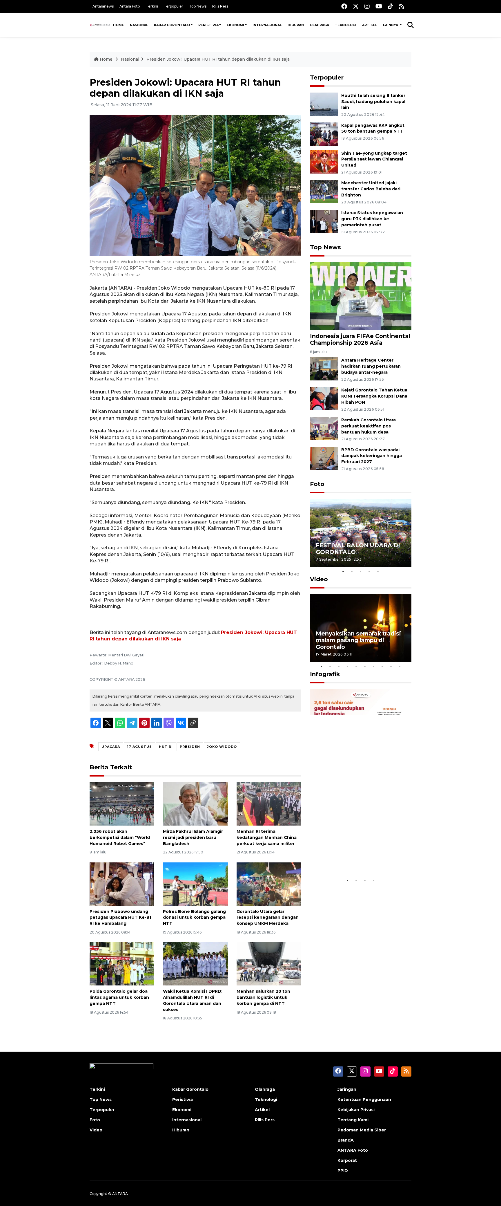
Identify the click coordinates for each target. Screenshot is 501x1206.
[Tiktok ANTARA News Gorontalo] (390, 6)
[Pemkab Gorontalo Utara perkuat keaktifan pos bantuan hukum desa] (324, 428)
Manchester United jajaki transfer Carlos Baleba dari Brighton (370, 189)
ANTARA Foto (352, 1150)
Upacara (110, 747)
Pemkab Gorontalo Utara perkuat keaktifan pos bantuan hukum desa (368, 426)
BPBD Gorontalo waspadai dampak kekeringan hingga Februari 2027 (371, 456)
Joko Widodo (222, 747)
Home (118, 25)
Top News (197, 6)
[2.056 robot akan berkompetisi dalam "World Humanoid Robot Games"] (122, 803)
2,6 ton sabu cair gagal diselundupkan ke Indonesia (357, 857)
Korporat (347, 1160)
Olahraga (319, 25)
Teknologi (345, 25)
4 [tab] (369, 571)
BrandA (345, 1140)
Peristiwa (208, 25)
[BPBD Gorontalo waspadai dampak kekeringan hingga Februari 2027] (324, 458)
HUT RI (166, 747)
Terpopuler (173, 6)
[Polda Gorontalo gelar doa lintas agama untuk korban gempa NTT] (122, 963)
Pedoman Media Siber (361, 1130)
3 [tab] (361, 571)
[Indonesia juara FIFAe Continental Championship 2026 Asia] (360, 296)
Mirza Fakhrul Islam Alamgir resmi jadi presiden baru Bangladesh (193, 837)
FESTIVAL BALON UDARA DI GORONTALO (358, 548)
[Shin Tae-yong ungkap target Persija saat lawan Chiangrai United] (324, 161)
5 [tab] (378, 571)
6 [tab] (365, 666)
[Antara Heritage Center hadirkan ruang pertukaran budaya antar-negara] (324, 368)
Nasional (139, 25)
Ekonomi (235, 25)
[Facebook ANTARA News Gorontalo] (344, 6)
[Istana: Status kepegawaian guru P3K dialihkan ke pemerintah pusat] (324, 221)
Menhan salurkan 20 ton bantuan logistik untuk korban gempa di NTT (263, 997)
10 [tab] (400, 666)
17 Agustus (139, 747)
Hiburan (296, 25)
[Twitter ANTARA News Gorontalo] (356, 6)
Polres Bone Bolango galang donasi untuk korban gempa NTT (194, 917)
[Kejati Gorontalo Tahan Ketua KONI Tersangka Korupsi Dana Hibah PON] (324, 398)
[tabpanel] (360, 533)
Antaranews (103, 6)
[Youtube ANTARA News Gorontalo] (378, 6)
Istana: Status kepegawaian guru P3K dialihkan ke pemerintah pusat (372, 219)
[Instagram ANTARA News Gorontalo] (367, 6)
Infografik (325, 674)
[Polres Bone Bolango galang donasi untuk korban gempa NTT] (195, 883)
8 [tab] (382, 666)
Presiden (190, 747)
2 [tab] (352, 571)
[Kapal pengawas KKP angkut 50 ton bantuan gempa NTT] (324, 133)
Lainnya (391, 25)
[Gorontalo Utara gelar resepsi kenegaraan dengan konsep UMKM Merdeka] (269, 883)
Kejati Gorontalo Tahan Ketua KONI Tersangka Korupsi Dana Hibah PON (374, 396)
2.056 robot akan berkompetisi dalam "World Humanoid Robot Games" (120, 837)
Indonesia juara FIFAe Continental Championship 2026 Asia (360, 339)
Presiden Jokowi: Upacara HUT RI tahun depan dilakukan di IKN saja (218, 59)
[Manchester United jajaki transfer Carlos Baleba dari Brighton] (324, 191)
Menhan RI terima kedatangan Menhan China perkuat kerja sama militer (267, 837)
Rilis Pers (220, 6)
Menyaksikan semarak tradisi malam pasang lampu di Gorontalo (358, 640)
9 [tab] (391, 666)
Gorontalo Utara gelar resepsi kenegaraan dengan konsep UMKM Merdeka (268, 917)
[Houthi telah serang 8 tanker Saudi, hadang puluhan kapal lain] (324, 103)
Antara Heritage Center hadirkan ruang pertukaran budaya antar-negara (371, 366)
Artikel (369, 25)
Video (319, 579)
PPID (342, 1170)
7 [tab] (374, 666)
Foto (317, 484)
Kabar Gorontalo (172, 25)
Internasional (267, 25)
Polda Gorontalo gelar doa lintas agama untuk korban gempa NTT (119, 997)
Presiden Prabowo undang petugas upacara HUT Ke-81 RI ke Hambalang (120, 917)
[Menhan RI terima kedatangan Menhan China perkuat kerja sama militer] (269, 803)
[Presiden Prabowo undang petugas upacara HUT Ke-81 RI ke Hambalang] (122, 883)
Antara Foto (129, 6)
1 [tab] (343, 571)
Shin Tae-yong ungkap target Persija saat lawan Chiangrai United (374, 159)
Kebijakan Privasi (356, 1109)
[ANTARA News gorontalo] (100, 25)
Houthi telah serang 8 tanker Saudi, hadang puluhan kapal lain (373, 101)
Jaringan (346, 1089)
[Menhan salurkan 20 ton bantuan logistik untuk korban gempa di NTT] (269, 963)
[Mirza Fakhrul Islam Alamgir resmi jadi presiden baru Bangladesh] (195, 803)
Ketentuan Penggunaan (364, 1099)
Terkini (152, 6)
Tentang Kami (353, 1119)
